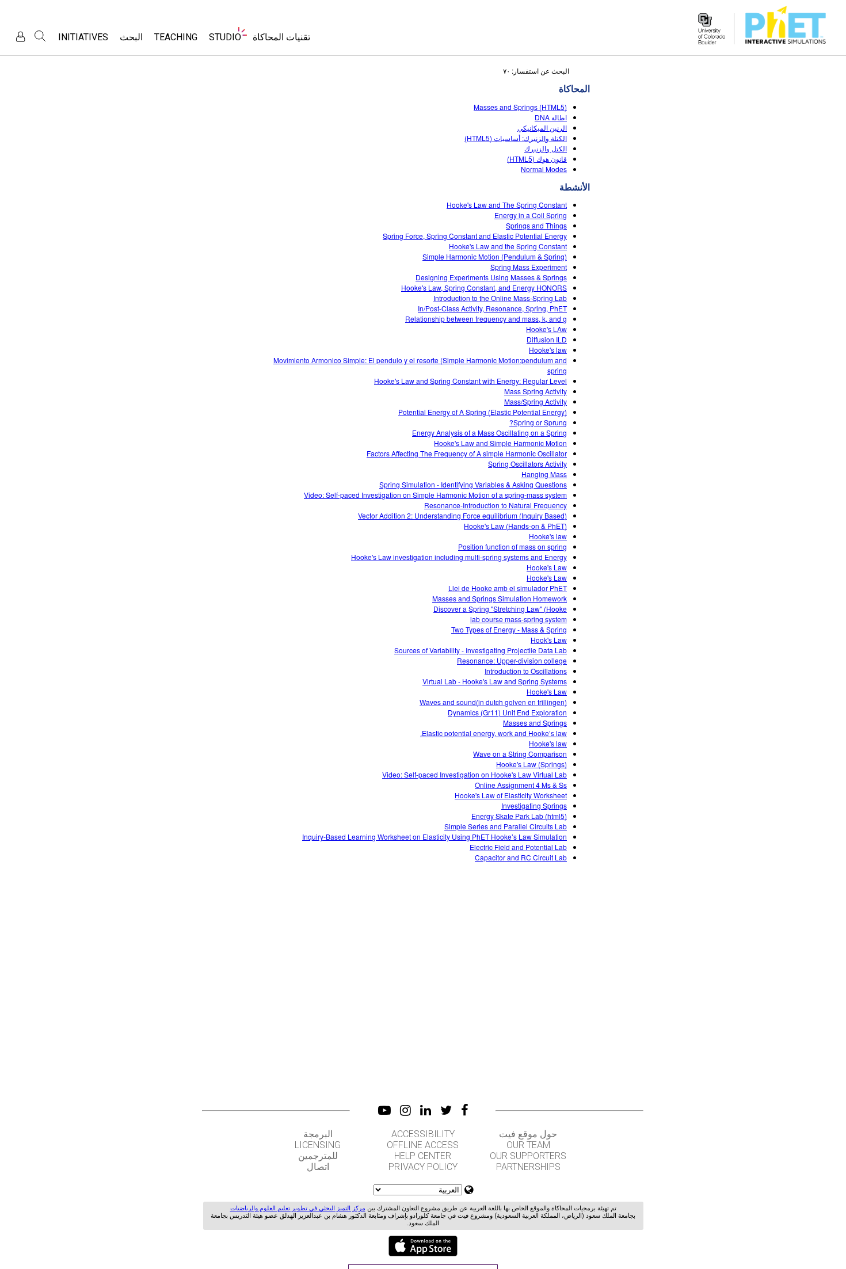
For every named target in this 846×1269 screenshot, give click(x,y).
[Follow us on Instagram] (405, 1110)
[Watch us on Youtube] (384, 1110)
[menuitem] (281, 40)
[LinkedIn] (426, 1110)
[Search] (40, 36)
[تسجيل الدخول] (20, 36)
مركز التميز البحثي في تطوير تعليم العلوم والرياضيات (297, 1208)
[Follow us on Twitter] (446, 1110)
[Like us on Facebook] (465, 1110)
